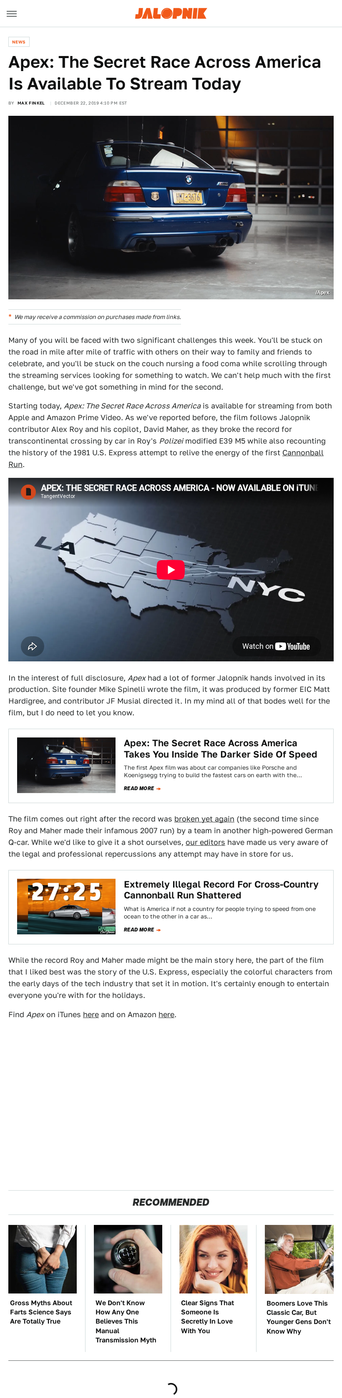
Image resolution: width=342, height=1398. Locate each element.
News (19, 41)
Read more (139, 788)
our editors (205, 842)
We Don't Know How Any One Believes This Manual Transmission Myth (126, 1321)
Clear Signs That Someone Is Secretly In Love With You (207, 1317)
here (91, 1014)
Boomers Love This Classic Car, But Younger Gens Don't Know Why (299, 1317)
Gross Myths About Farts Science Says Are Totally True (41, 1312)
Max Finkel (31, 102)
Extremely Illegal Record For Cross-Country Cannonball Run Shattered (221, 890)
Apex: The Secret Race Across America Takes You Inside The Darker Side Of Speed (220, 748)
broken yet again (204, 818)
